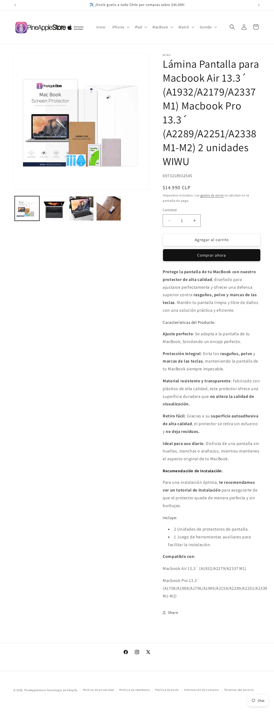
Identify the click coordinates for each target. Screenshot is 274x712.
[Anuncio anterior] (15, 5)
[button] (120, 27)
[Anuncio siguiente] (259, 5)
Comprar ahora (211, 255)
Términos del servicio (239, 690)
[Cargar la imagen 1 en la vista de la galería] (27, 208)
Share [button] (173, 612)
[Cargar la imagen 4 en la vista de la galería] (108, 208)
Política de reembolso (134, 690)
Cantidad (170, 210)
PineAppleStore (35, 690)
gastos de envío (212, 195)
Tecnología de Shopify (62, 690)
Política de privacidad (98, 690)
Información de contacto (201, 690)
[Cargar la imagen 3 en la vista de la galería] (81, 208)
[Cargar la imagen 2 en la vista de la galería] (54, 208)
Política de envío (167, 690)
